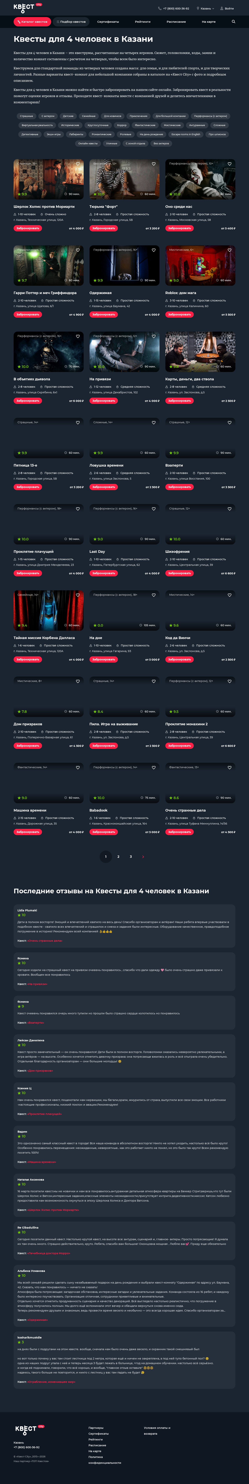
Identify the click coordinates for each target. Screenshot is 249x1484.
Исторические (70, 125)
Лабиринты (76, 134)
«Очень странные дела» (44, 940)
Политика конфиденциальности (105, 1460)
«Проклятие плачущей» (44, 1114)
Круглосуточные (98, 125)
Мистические (172, 125)
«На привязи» (37, 984)
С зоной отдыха (135, 143)
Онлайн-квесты (88, 143)
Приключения (138, 116)
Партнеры (96, 1428)
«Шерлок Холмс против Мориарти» (53, 1210)
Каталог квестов (34, 22)
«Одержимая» (37, 1320)
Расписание (176, 22)
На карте (209, 22)
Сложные (219, 125)
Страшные (26, 116)
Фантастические (145, 125)
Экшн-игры (54, 134)
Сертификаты (108, 22)
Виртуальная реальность (37, 125)
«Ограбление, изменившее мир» (51, 1382)
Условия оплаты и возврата (157, 1430)
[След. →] (143, 857)
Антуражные (197, 125)
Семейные (89, 116)
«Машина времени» (41, 1162)
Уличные (111, 143)
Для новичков (112, 116)
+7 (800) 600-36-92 (26, 1447)
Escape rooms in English (186, 134)
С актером (48, 116)
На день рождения (151, 134)
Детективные (30, 134)
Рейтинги (143, 22)
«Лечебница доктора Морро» (48, 1253)
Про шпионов (217, 134)
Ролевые (125, 134)
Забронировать (28, 228)
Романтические (101, 134)
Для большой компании (171, 116)
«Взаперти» (35, 1022)
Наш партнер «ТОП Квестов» (31, 1461)
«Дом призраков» (40, 1070)
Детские (68, 116)
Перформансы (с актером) (210, 116)
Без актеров (161, 143)
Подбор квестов (73, 22)
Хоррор (121, 125)
